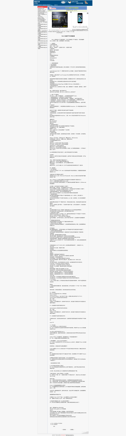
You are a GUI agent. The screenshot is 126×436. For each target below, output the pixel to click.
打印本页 (64, 429)
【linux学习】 (40, 16)
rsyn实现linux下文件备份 (57, 423)
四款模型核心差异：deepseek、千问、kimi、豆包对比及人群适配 (42, 9)
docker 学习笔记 (41, 17)
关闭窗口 (72, 429)
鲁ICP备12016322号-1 (70, 435)
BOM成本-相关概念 (41, 18)
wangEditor (55, 424)
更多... (54, 426)
